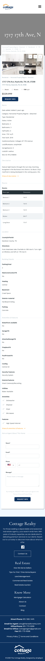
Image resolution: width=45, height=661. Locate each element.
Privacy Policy (12, 636)
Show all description (9, 176)
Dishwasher (10, 400)
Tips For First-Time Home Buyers (22, 572)
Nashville (8, 49)
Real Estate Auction (23, 585)
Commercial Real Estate (23, 580)
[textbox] (11, 465)
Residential (31, 47)
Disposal (9, 405)
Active (9, 120)
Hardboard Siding (8, 302)
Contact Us (22, 553)
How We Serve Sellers (22, 568)
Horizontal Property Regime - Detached (13, 47)
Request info (10, 99)
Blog (22, 610)
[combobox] (11, 465)
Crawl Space (6, 293)
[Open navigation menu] (39, 7)
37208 (16, 49)
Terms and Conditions (29, 636)
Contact (22, 606)
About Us (22, 602)
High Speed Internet (13, 423)
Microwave (10, 413)
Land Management (22, 576)
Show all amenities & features (12, 428)
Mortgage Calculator (22, 597)
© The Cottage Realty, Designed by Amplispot (24, 658)
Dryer (8, 409)
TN (39, 47)
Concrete (5, 310)
